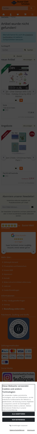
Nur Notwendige (18, 420)
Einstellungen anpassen (19, 425)
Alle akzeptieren (18, 414)
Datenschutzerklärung (17, 430)
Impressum (31, 430)
